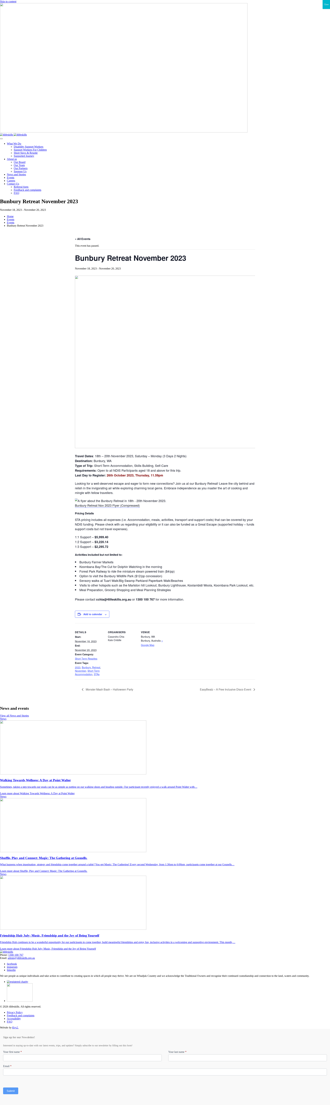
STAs (97, 674)
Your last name (177, 1051)
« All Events (82, 239)
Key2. (15, 1027)
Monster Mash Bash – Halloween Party (109, 689)
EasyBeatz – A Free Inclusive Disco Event (226, 689)
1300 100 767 (15, 954)
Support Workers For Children (30, 149)
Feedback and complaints (27, 189)
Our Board (19, 162)
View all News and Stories (14, 715)
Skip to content (8, 1)
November (80, 670)
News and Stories (16, 174)
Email (7, 1066)
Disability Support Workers (28, 146)
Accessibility (14, 1018)
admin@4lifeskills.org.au (21, 958)
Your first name (12, 1051)
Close (326, 4)
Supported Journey (24, 155)
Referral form (21, 186)
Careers (11, 180)
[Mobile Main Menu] (1, 138)
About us (12, 159)
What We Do (14, 143)
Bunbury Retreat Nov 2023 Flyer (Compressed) (107, 505)
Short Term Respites (86, 658)
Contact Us (13, 183)
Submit (11, 1090)
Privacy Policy (15, 1012)
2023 (77, 667)
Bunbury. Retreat (91, 667)
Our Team (19, 165)
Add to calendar (92, 614)
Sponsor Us (20, 171)
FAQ (16, 193)
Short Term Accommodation (87, 672)
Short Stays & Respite (26, 152)
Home (10, 216)
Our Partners (21, 168)
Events (10, 177)
